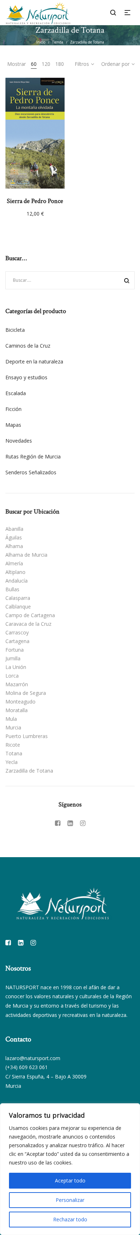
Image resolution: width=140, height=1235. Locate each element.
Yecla (11, 762)
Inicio (40, 42)
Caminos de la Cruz (27, 345)
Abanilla (14, 528)
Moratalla (16, 710)
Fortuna (14, 649)
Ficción (13, 409)
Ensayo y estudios (26, 377)
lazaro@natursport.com (32, 1058)
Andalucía (16, 580)
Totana (13, 753)
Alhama (14, 546)
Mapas (13, 424)
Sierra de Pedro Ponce (35, 201)
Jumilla (12, 658)
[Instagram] (82, 823)
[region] (70, 1169)
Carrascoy (17, 632)
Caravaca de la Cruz (28, 623)
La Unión (15, 667)
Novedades (18, 440)
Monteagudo (20, 701)
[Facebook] (57, 823)
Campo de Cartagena (30, 615)
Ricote (12, 744)
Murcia (13, 727)
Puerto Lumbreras (26, 736)
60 (34, 63)
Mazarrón (16, 684)
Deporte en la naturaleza (34, 361)
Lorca (12, 675)
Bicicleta (15, 329)
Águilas (13, 537)
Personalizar (70, 1199)
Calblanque (18, 606)
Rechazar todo (70, 1219)
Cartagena (17, 641)
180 (59, 63)
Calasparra (17, 597)
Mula (11, 718)
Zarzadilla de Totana (29, 770)
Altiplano (15, 572)
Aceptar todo (70, 1180)
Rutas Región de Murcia (33, 456)
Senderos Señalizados (30, 472)
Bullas (12, 589)
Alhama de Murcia (26, 554)
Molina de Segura (25, 692)
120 (46, 63)
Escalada (15, 393)
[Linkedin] (70, 823)
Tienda (57, 42)
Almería (14, 563)
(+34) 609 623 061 (26, 1067)
